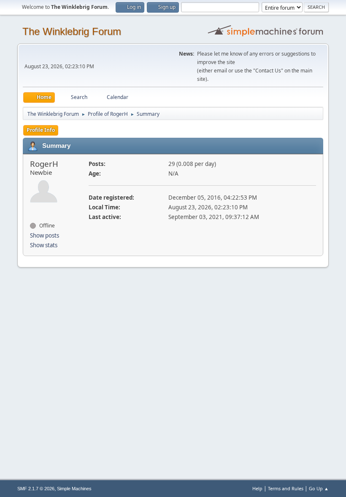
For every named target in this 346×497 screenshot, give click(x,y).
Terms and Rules (285, 488)
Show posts (44, 235)
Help (257, 488)
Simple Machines (74, 488)
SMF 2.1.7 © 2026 (35, 488)
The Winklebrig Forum (71, 31)
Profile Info (41, 130)
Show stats (43, 245)
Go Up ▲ (319, 488)
